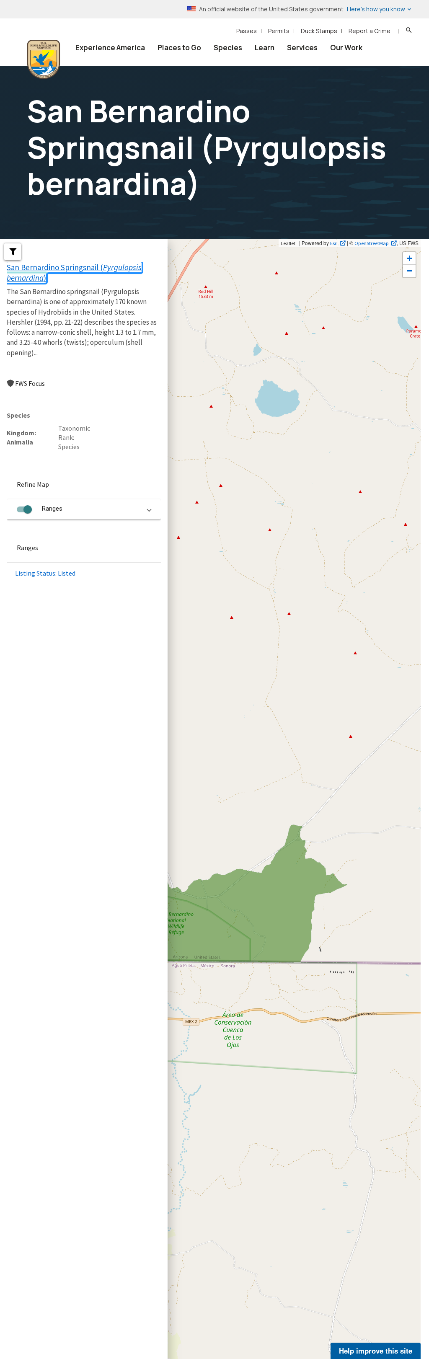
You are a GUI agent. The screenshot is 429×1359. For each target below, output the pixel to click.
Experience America (110, 47)
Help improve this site (375, 1351)
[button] (12, 251)
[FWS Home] (43, 59)
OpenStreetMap (371, 243)
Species (228, 47)
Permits (278, 31)
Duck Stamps (319, 31)
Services (302, 47)
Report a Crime (369, 31)
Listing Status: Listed (45, 573)
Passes (246, 31)
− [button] (409, 271)
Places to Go (179, 47)
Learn (264, 47)
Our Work (346, 47)
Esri (334, 243)
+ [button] (409, 258)
